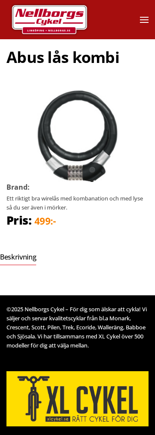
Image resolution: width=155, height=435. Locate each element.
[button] (144, 20)
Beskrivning (18, 257)
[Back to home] (61, 19)
